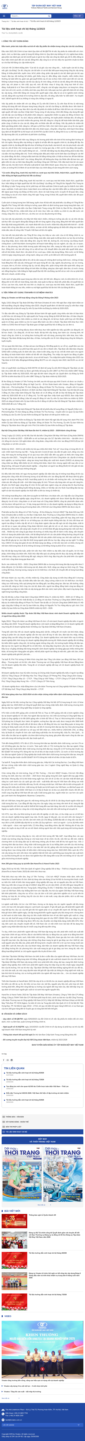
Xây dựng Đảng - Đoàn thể (17, 1122)
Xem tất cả (41, 1205)
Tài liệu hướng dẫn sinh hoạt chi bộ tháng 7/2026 (25, 1080)
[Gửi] (49, 16)
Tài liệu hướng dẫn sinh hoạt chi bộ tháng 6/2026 (25, 1100)
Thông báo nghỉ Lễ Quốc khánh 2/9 (42, 1215)
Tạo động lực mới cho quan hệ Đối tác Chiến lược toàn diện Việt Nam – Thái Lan (37, 1086)
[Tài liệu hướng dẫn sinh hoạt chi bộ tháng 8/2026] (14, 1260)
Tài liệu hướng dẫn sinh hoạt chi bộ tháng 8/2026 (25, 1073)
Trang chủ (5, 21)
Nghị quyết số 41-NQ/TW (13, 1027)
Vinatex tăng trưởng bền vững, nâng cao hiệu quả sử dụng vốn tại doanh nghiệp (33, 1380)
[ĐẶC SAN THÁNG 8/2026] (22, 1174)
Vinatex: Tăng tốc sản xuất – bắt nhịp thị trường (22, 1392)
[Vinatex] (5, 6)
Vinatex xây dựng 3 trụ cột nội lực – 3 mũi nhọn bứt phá (25, 1386)
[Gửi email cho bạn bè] (8, 1060)
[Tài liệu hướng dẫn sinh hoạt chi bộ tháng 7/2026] (14, 1302)
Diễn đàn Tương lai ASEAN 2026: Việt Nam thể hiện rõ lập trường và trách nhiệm (37, 1093)
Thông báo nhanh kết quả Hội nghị (17, 1035)
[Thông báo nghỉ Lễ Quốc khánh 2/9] (14, 1221)
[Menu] (4, 15)
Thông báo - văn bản (15, 1117)
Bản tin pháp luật (13, 1127)
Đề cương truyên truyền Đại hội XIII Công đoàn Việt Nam (26, 1040)
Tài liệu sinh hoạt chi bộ (19, 21)
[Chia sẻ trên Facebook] (4, 1060)
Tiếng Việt (77, 16)
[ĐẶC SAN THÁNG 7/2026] (62, 1174)
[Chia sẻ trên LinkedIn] (12, 1060)
